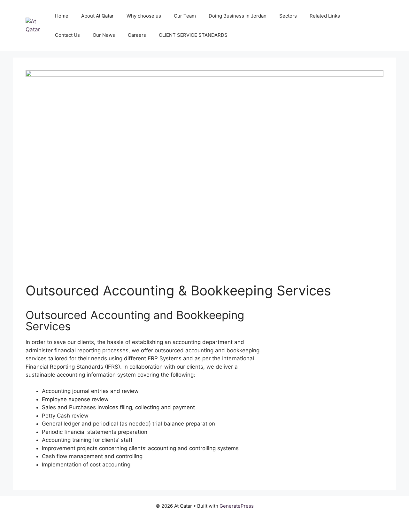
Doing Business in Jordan (237, 16)
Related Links (325, 16)
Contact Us (67, 35)
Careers (137, 35)
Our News (104, 35)
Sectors (288, 16)
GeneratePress (237, 506)
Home (61, 16)
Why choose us (144, 16)
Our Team (185, 16)
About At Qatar (97, 16)
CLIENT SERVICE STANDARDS (193, 35)
